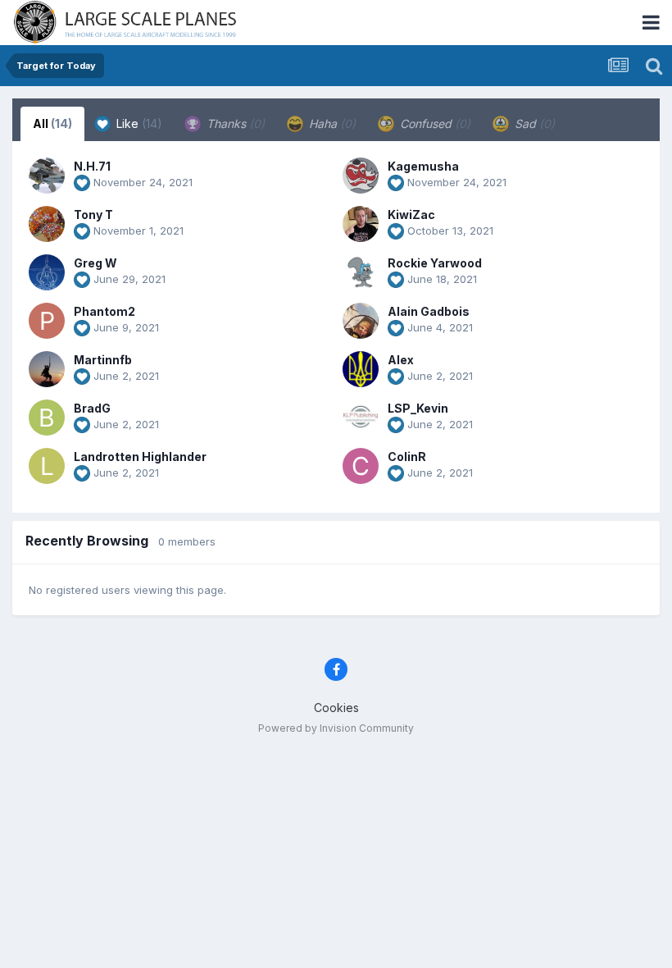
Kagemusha (423, 166)
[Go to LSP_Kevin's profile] (361, 418)
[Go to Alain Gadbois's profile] (361, 321)
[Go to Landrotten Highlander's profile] (47, 466)
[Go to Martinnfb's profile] (47, 369)
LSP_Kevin (418, 408)
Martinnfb (103, 360)
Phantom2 (104, 311)
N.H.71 (92, 166)
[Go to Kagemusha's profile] (361, 176)
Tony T (93, 214)
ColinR (407, 456)
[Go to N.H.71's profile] (47, 176)
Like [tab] (137, 123)
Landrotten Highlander (140, 456)
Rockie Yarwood (435, 263)
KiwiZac (411, 214)
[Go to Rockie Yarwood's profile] (361, 272)
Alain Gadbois (429, 311)
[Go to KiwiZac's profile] (361, 224)
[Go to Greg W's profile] (47, 272)
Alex (401, 360)
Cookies (336, 708)
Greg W (95, 263)
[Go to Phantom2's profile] (47, 321)
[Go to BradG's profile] (47, 418)
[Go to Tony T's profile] (47, 224)
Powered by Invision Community (336, 728)
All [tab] (52, 123)
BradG (92, 408)
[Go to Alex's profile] (361, 369)
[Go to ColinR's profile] (361, 466)
